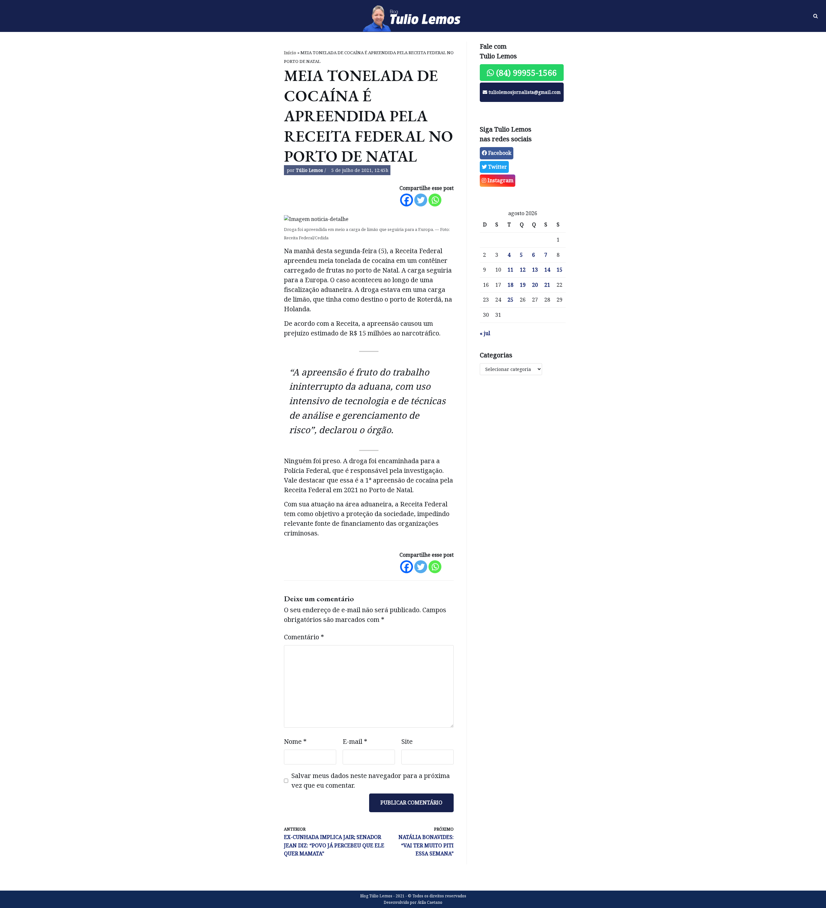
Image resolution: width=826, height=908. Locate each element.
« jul (485, 333)
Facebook (499, 152)
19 (523, 284)
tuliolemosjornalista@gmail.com (524, 92)
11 (510, 269)
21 (547, 284)
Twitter (497, 166)
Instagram (499, 180)
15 (559, 269)
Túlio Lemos (309, 170)
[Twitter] (420, 200)
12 (523, 269)
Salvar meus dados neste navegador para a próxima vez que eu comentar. (370, 780)
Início (290, 52)
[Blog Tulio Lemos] (413, 16)
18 (510, 284)
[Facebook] (406, 200)
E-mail (355, 741)
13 (535, 269)
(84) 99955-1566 (525, 72)
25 (510, 299)
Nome (295, 741)
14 (547, 269)
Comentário (304, 637)
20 (535, 284)
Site (407, 741)
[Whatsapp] (434, 200)
